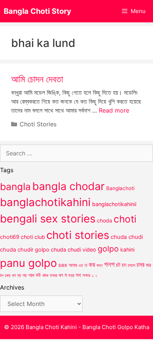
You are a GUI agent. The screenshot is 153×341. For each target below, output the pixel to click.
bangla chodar (68, 186)
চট (118, 264)
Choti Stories (38, 124)
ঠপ (1, 275)
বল (61, 275)
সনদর (86, 275)
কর (92, 264)
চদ (124, 265)
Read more (114, 110)
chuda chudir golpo (24, 249)
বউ (38, 275)
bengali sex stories (47, 218)
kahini (127, 249)
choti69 (9, 237)
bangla (15, 186)
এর (80, 265)
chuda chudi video (73, 249)
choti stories (77, 234)
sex (62, 265)
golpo (108, 248)
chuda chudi (127, 236)
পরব (31, 275)
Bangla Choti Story (37, 11)
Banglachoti (120, 188)
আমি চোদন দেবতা (37, 79)
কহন (99, 265)
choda (104, 220)
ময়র (71, 275)
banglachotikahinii (114, 204)
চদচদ (131, 265)
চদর (140, 264)
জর (148, 265)
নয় (19, 275)
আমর (73, 265)
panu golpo (28, 262)
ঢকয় (7, 275)
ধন (14, 275)
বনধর (53, 275)
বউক (45, 275)
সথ (78, 275)
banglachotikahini (45, 202)
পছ (24, 275)
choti (125, 219)
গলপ (109, 264)
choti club (33, 237)
